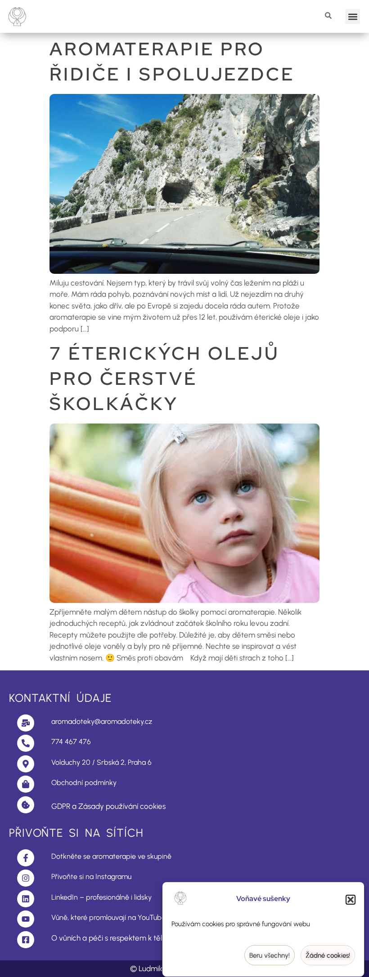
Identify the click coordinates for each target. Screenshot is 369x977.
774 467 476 (71, 741)
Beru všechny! (269, 955)
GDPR (60, 806)
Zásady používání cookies (122, 806)
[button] (350, 899)
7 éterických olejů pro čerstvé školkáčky (165, 378)
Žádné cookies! (328, 955)
